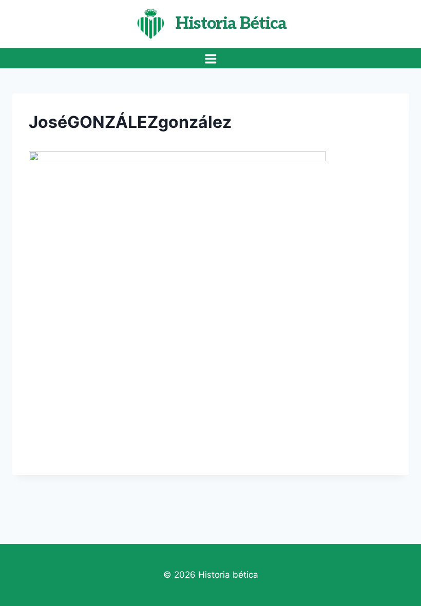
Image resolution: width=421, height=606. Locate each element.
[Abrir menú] (210, 58)
